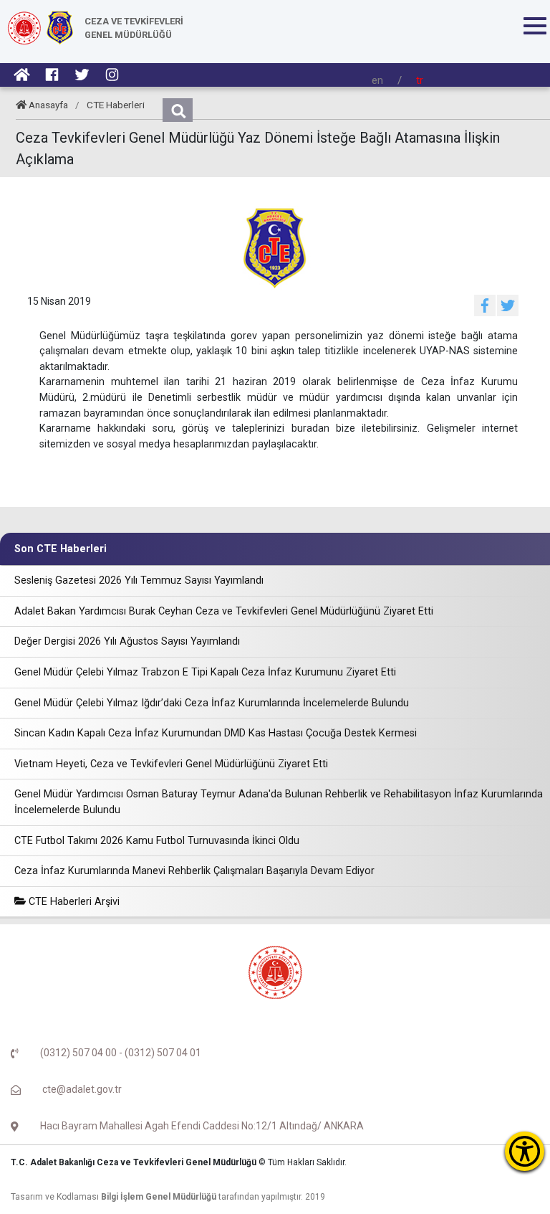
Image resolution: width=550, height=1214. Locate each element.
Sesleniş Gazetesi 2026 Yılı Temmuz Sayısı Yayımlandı (139, 580)
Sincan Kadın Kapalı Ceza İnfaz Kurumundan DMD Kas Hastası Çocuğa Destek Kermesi (215, 733)
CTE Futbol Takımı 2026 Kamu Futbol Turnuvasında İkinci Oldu (156, 841)
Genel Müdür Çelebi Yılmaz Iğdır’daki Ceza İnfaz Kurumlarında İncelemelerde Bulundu (211, 703)
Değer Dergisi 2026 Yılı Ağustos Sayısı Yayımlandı (127, 641)
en (377, 80)
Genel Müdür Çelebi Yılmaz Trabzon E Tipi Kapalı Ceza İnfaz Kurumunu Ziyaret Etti (205, 672)
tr (419, 80)
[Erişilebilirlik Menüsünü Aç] (524, 1151)
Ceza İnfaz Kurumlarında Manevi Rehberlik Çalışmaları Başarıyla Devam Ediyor (194, 871)
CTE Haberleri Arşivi (73, 902)
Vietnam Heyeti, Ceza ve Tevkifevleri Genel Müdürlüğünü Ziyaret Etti (171, 764)
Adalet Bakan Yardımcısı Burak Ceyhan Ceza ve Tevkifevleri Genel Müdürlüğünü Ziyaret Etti (223, 611)
